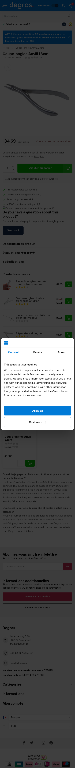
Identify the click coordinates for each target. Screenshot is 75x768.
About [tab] (61, 352)
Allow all (37, 410)
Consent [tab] (13, 352)
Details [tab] (37, 352)
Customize (35, 422)
